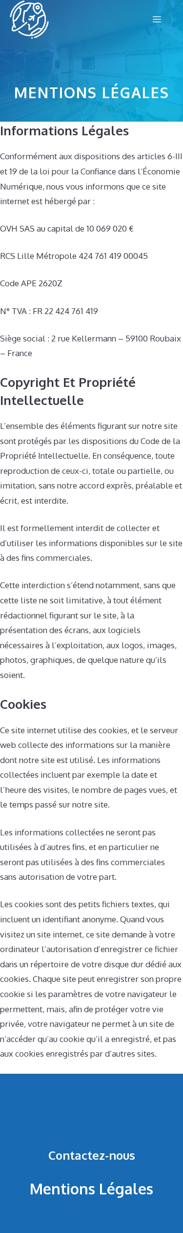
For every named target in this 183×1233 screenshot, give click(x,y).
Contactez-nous (91, 1155)
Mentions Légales (91, 1188)
